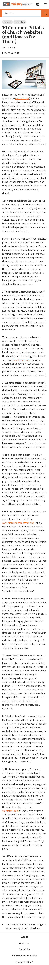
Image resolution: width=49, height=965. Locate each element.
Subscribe (24, 949)
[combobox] (21, 13)
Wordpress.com (10, 811)
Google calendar (21, 360)
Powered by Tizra (24, 962)
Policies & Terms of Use (24, 955)
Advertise (24, 943)
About (24, 936)
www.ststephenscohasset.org (18, 523)
